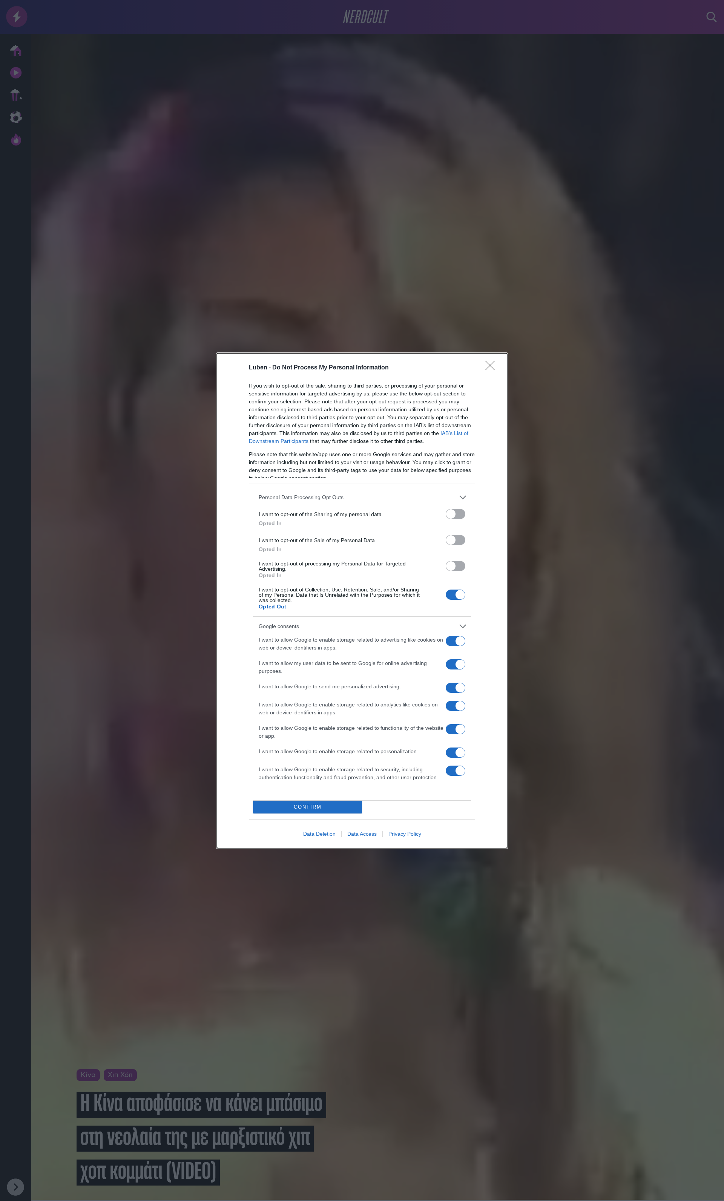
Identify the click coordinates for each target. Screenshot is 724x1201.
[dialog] (362, 600)
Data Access (362, 834)
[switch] (455, 514)
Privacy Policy (404, 834)
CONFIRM (308, 807)
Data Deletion (319, 834)
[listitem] (362, 497)
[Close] (492, 368)
